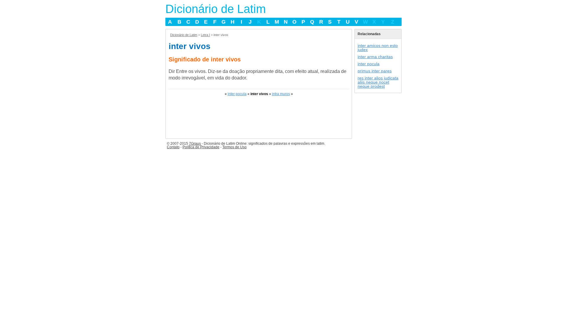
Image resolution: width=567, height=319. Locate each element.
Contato (173, 147)
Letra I (205, 35)
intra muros (281, 94)
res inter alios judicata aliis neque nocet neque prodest (378, 82)
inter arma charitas (375, 56)
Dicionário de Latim (215, 8)
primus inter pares (375, 71)
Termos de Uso (234, 147)
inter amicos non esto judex (378, 47)
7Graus (195, 143)
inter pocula (237, 94)
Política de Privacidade (201, 147)
